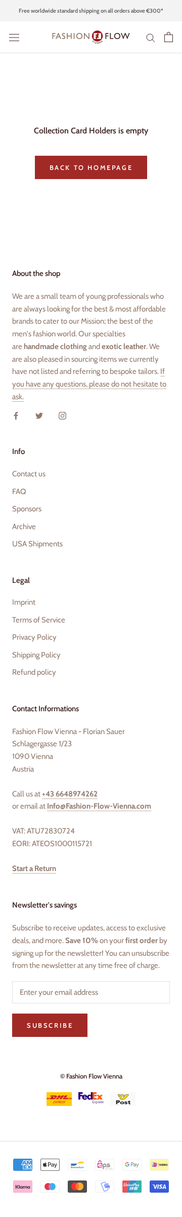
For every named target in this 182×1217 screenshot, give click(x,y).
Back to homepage (91, 167)
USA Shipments (37, 543)
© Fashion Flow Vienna (91, 1076)
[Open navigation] (14, 37)
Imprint (23, 602)
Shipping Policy (36, 654)
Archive (24, 526)
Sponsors (26, 508)
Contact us (29, 473)
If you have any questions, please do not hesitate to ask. (89, 384)
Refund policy (34, 672)
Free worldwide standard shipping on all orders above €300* (91, 10)
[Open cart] (168, 37)
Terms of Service (38, 619)
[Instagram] (62, 415)
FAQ (19, 491)
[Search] (150, 37)
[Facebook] (16, 415)
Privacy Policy (34, 637)
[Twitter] (39, 415)
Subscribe (50, 1025)
